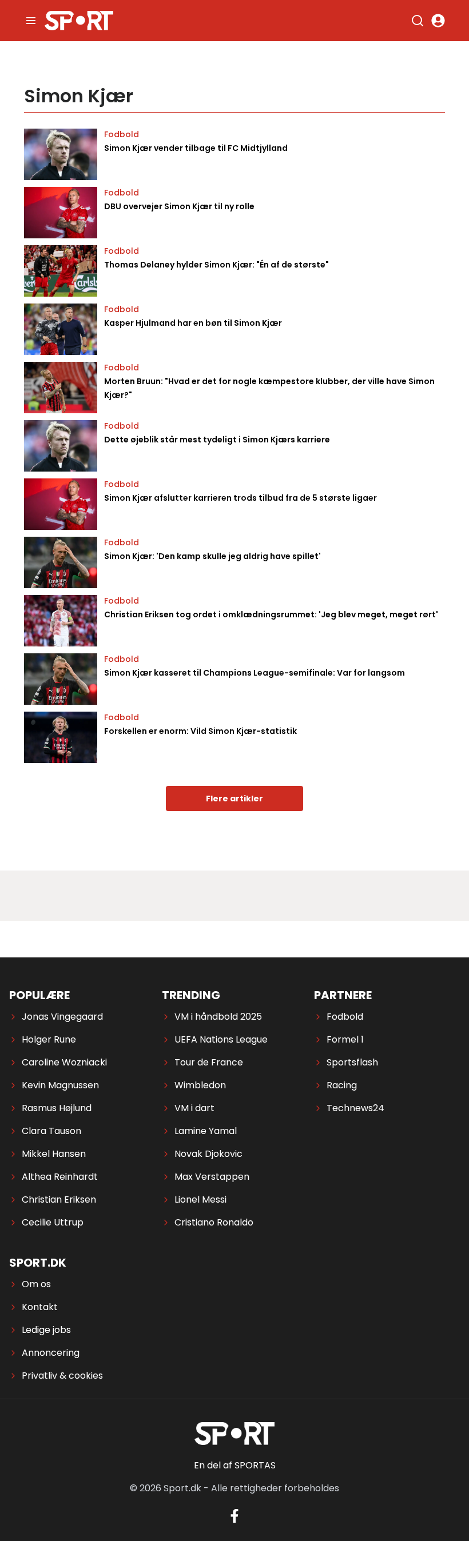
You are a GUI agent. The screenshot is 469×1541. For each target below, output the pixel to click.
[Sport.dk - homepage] (79, 20)
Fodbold (121, 134)
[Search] (417, 20)
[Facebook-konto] (234, 1516)
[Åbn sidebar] (31, 20)
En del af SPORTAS (235, 1465)
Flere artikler (234, 798)
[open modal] (438, 20)
